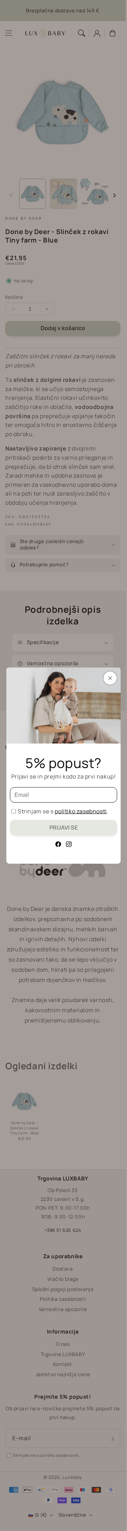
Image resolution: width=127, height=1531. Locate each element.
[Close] (110, 678)
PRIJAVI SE (63, 827)
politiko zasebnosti (81, 811)
